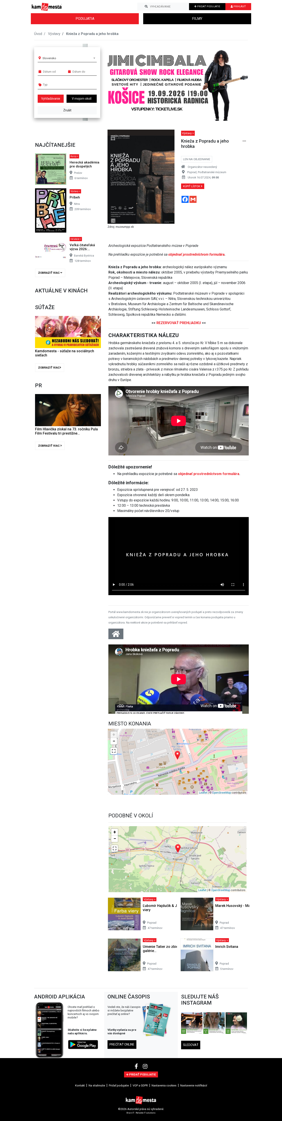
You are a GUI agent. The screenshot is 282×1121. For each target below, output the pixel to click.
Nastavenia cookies (164, 1085)
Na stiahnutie (97, 1085)
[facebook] (137, 1066)
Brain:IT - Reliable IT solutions (141, 1113)
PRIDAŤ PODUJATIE (208, 6)
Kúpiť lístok (192, 186)
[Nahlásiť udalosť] (244, 141)
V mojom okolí (81, 98)
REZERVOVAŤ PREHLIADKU (178, 323)
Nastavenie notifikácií (193, 1085)
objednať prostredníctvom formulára (196, 254)
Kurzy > (74, 156)
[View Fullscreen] (113, 751)
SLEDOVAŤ (190, 1045)
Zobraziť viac (49, 272)
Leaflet (203, 792)
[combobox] (69, 58)
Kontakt (80, 1085)
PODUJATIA (85, 19)
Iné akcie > (75, 239)
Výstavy (54, 34)
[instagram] (145, 1066)
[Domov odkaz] (115, 635)
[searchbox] (60, 84)
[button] (235, 82)
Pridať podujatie (119, 1085)
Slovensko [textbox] (49, 58)
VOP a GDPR (140, 1085)
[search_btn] (146, 6)
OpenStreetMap (221, 792)
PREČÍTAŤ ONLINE (121, 1044)
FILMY (197, 19)
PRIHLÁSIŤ (239, 6)
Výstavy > (75, 191)
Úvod (38, 34)
